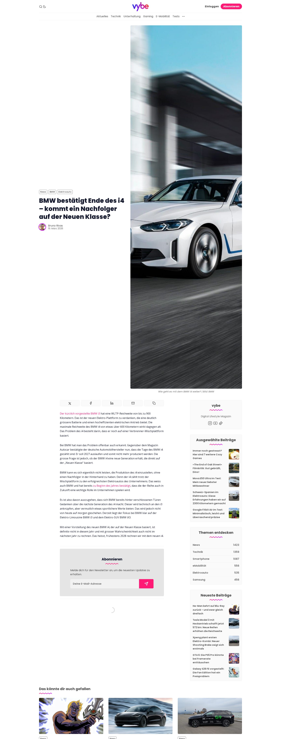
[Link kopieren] (154, 403)
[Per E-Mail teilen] (133, 403)
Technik (116, 16)
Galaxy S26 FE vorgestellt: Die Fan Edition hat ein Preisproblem (208, 672)
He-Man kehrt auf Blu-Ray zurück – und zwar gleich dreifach (209, 609)
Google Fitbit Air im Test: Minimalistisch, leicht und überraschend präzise (208, 513)
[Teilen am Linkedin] (112, 403)
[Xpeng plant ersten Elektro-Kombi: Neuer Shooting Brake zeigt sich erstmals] (210, 716)
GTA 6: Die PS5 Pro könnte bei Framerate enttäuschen (208, 658)
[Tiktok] (221, 423)
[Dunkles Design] (44, 6)
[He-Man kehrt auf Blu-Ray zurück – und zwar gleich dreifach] (71, 716)
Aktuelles (102, 16)
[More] (183, 16)
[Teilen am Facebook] (91, 403)
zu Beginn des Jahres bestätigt (111, 485)
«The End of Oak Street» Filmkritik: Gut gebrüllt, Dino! (207, 468)
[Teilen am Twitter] (70, 403)
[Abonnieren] (146, 583)
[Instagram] (210, 423)
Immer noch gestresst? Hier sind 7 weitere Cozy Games (207, 454)
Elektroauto (65, 191)
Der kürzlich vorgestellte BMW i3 (80, 413)
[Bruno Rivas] (42, 227)
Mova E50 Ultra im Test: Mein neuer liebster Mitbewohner (207, 482)
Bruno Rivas (55, 225)
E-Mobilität (163, 16)
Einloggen (212, 6)
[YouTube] (215, 423)
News (43, 191)
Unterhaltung (131, 16)
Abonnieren (231, 6)
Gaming (148, 16)
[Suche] (40, 6)
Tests (176, 16)
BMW (52, 191)
